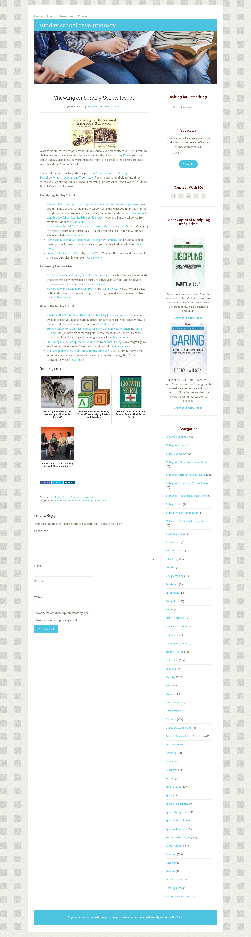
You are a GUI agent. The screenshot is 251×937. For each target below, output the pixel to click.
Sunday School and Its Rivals (64, 253)
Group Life (172, 634)
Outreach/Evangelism (178, 727)
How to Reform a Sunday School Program (72, 288)
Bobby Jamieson (99, 350)
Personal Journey (175, 744)
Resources (171, 769)
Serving (170, 778)
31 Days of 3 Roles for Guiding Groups (187, 462)
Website (39, 597)
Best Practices (174, 550)
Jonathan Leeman (117, 315)
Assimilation (173, 542)
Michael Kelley (112, 342)
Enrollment (172, 592)
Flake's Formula (175, 618)
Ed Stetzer (97, 217)
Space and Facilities (177, 803)
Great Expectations (177, 626)
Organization (173, 710)
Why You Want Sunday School (65, 204)
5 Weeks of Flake (175, 533)
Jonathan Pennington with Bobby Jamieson (113, 204)
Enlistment (172, 584)
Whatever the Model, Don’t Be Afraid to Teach (75, 315)
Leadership (56, 497)
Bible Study (172, 559)
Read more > (139, 213)
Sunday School (174, 845)
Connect (170, 567)
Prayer (169, 761)
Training (170, 871)
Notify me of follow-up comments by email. (64, 613)
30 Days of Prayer (176, 445)
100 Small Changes (177, 436)
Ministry (170, 677)
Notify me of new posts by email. (57, 620)
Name (39, 565)
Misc (168, 685)
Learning (171, 668)
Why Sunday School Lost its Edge (67, 217)
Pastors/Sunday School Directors (78, 497)
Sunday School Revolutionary (125, 51)
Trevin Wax (93, 253)
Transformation (175, 879)
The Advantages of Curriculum (66, 350)
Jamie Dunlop (126, 226)
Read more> (98, 284)
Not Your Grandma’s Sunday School (68, 275)
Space (169, 795)
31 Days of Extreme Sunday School (186, 474)
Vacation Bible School (178, 896)
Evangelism (172, 601)
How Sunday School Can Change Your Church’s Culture (80, 226)
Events (169, 609)
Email (39, 581)
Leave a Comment (112, 106)
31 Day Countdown (176, 453)
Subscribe (188, 164)
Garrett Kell (101, 275)
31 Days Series (174, 504)
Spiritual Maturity (176, 829)
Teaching (171, 854)
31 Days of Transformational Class (185, 495)
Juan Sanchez (109, 288)
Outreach (171, 719)
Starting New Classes (178, 837)
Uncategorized (174, 888)
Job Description (175, 651)
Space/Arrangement (177, 812)
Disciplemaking (175, 576)
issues (56, 500)
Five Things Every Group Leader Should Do (73, 342)
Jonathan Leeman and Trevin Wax (72, 177)
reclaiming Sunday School (94, 500)
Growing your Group (177, 643)
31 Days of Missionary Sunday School (187, 483)
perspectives (65, 500)
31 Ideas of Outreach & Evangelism (186, 521)
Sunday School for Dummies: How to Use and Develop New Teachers (88, 328)
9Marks (126, 155)
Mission (170, 694)
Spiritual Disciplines (177, 820)
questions (76, 500)
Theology (171, 862)
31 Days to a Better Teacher (182, 512)
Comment (41, 531)
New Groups (173, 702)
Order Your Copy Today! (188, 407)
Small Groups (173, 786)
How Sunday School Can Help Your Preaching (74, 239)
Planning (171, 753)
